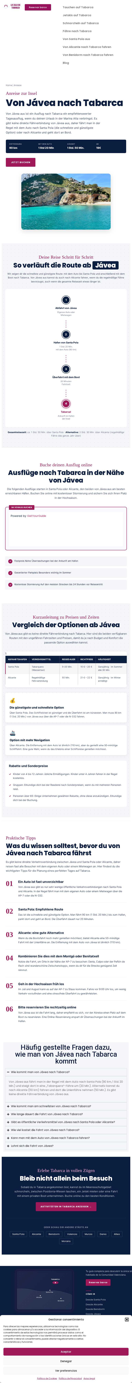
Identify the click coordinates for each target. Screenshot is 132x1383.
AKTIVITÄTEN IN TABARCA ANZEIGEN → (66, 1206)
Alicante (36, 1234)
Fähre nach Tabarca (77, 31)
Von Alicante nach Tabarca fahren (87, 47)
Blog (66, 63)
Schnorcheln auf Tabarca (81, 23)
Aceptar (66, 1352)
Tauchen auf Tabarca (78, 7)
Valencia (72, 1234)
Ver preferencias (66, 1370)
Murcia (88, 1234)
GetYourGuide (36, 516)
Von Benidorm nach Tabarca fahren (88, 55)
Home (9, 85)
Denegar (66, 1361)
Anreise (17, 85)
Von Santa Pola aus (76, 39)
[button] (127, 1319)
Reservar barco (98, 1282)
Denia (103, 1234)
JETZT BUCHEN (20, 162)
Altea (117, 1234)
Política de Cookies (47, 1378)
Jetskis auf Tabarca (77, 15)
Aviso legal (89, 1378)
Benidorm (54, 1234)
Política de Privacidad (70, 1378)
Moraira (66, 1241)
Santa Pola (18, 1234)
